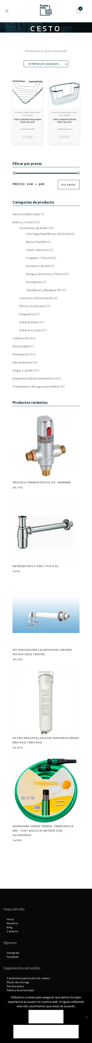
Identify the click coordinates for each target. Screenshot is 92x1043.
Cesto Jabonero (27, 115)
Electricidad (21, 346)
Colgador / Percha (39, 258)
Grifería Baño (28, 322)
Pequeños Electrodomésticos (34, 378)
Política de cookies (46, 1032)
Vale (46, 1017)
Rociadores (34, 282)
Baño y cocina (35, 112)
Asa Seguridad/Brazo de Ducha (48, 234)
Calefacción (21, 338)
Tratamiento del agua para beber (36, 386)
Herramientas (22, 362)
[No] (86, 1017)
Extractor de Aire (38, 266)
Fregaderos (27, 314)
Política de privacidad (20, 990)
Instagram (13, 952)
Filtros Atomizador (32, 306)
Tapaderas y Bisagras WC (44, 290)
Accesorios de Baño (22, 112)
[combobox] (46, 63)
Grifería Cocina (30, 330)
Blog (9, 927)
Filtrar (69, 185)
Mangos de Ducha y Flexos (44, 274)
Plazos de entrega (18, 982)
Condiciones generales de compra (28, 978)
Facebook (13, 956)
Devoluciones (15, 986)
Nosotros (12, 923)
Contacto (12, 931)
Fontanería (20, 354)
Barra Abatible (36, 242)
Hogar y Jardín (23, 370)
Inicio (10, 919)
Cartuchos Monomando (36, 298)
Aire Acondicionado (26, 214)
